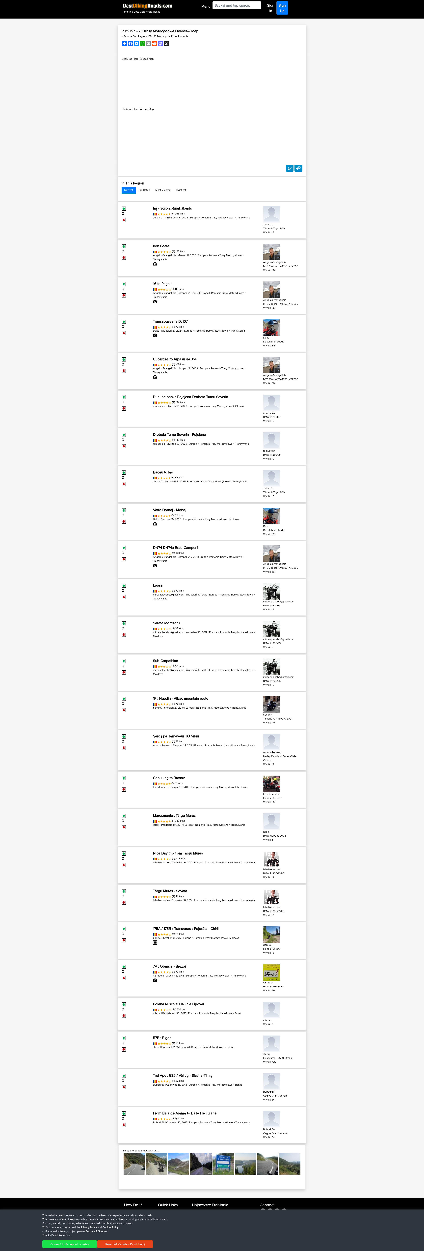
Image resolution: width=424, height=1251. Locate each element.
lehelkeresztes (161, 862)
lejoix (156, 825)
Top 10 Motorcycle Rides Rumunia (168, 36)
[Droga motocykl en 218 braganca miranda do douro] (134, 1164)
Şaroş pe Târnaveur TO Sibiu (176, 736)
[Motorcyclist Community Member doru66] (271, 934)
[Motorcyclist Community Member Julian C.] (271, 214)
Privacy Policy (89, 1227)
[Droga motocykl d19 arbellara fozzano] (289, 1164)
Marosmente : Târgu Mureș (174, 815)
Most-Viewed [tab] (163, 190)
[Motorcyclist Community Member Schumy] (271, 704)
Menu (205, 6)
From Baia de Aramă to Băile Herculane (184, 1113)
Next (305, 1164)
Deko (156, 331)
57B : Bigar (162, 1037)
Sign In (270, 8)
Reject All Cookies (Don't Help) (125, 1244)
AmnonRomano (162, 745)
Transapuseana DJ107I (170, 321)
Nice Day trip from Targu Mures (178, 853)
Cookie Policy (110, 1227)
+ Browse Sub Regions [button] (135, 36)
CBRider (158, 975)
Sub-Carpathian (165, 660)
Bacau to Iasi (163, 472)
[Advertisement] (212, 84)
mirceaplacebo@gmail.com (168, 594)
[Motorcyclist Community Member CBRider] (271, 972)
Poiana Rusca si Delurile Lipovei (178, 1004)
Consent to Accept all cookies (69, 1244)
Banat (238, 1013)
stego (156, 1047)
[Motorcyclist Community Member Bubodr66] (271, 1081)
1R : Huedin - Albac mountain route (180, 698)
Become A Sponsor (96, 1231)
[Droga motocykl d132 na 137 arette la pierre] (178, 1164)
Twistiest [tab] (181, 190)
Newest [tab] (128, 190)
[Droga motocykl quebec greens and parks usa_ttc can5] (245, 1164)
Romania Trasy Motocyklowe (217, 217)
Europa (194, 217)
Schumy (157, 708)
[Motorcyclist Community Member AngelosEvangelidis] (271, 251)
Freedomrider (161, 787)
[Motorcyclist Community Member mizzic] (271, 1009)
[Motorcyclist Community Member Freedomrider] (271, 783)
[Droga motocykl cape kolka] (201, 1164)
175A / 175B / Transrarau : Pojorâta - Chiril (186, 928)
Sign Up (282, 8)
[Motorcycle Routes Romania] (155, 213)
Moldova (234, 519)
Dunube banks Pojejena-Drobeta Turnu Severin (190, 396)
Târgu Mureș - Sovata (170, 890)
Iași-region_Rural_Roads (172, 208)
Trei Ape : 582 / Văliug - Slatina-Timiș (182, 1075)
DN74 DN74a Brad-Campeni (175, 547)
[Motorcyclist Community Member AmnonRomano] (271, 741)
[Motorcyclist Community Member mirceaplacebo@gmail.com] (271, 591)
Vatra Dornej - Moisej (169, 509)
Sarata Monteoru (166, 623)
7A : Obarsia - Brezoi (169, 966)
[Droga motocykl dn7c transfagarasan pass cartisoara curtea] (267, 1164)
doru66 (157, 938)
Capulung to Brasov (169, 777)
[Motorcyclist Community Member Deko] (271, 327)
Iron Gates (161, 246)
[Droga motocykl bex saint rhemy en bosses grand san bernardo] (223, 1164)
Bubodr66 (158, 1085)
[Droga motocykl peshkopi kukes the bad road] (156, 1164)
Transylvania (243, 217)
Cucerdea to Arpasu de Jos (175, 359)
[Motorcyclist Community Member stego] (271, 1043)
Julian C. (158, 217)
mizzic (156, 1013)
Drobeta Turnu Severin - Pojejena (179, 434)
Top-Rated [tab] (144, 190)
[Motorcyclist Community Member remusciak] (271, 402)
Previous (118, 1164)
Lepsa (158, 585)
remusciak (159, 406)
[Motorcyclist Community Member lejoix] (271, 821)
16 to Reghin (162, 283)
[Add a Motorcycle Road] (289, 168)
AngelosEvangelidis (164, 255)
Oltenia (239, 406)
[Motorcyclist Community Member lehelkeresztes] (271, 859)
